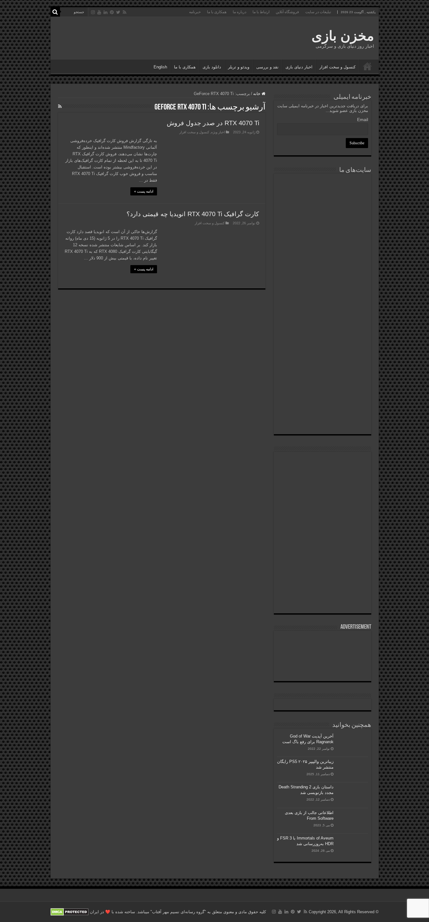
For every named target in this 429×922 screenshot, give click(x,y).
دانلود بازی (212, 67)
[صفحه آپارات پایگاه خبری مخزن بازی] (322, 554)
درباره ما (239, 12)
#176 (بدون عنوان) (367, 66)
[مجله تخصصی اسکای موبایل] (322, 385)
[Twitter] (118, 12)
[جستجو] (55, 12)
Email (362, 119)
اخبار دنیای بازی (298, 67)
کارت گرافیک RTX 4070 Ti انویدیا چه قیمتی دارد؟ (193, 214)
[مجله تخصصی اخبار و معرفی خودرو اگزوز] (322, 312)
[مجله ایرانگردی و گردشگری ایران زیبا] (322, 285)
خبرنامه (195, 12)
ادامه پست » (143, 191)
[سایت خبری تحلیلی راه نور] (322, 264)
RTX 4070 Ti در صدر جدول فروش (213, 123)
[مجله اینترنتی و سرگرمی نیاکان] (322, 200)
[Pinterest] (111, 12)
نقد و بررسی (267, 67)
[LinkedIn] (105, 12)
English (160, 67)
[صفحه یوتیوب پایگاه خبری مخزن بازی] (322, 513)
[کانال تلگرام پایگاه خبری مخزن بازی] (322, 482)
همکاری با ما (216, 12)
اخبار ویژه (218, 132)
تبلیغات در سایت (318, 12)
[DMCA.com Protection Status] (70, 911)
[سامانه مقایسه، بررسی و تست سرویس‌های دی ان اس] (322, 417)
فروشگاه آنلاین (287, 12)
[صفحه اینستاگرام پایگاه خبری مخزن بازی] (322, 462)
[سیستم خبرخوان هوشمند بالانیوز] (322, 350)
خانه (257, 93)
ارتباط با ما (261, 12)
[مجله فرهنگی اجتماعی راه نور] (322, 233)
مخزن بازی (343, 35)
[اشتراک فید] (60, 106)
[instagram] (92, 12)
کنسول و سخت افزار (337, 67)
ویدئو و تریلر (238, 67)
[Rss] (124, 12)
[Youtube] (99, 12)
